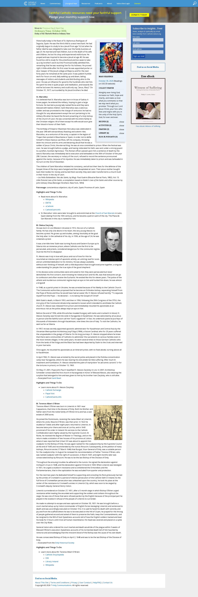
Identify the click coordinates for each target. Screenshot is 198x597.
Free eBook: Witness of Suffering (148, 126)
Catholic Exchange (53, 390)
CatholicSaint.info (52, 209)
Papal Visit (49, 393)
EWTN (48, 203)
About (109, 3)
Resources (86, 3)
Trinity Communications (61, 585)
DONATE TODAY (139, 15)
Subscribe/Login (123, 3)
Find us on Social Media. (148, 67)
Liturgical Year (71, 3)
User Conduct (85, 582)
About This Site (41, 582)
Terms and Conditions (59, 582)
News (43, 3)
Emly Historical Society (64, 542)
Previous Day (48, 28)
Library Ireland (51, 561)
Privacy (74, 582)
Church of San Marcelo (105, 213)
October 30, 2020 (106, 81)
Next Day (60, 28)
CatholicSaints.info (53, 397)
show (121, 122)
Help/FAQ (97, 582)
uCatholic (49, 206)
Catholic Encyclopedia (54, 554)
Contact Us (107, 582)
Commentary (55, 3)
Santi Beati (56, 378)
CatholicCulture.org (30, 3)
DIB (47, 558)
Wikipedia (49, 199)
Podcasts (98, 3)
